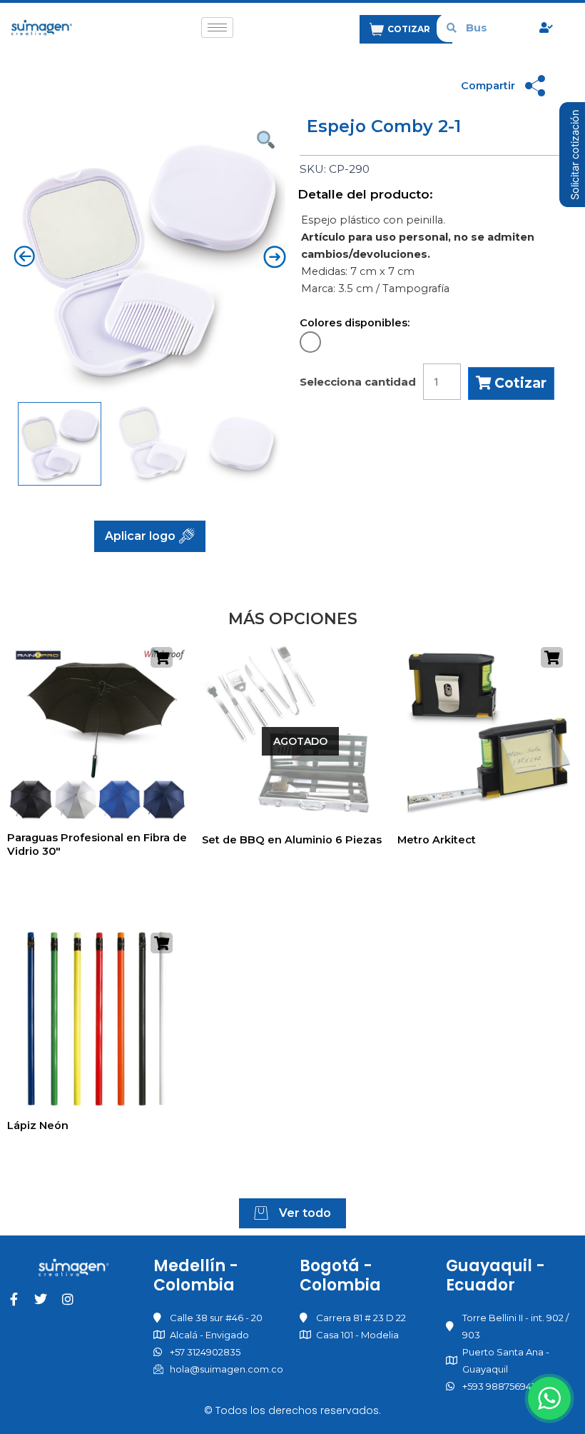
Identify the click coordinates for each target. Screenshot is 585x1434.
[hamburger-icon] (217, 27)
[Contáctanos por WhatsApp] (549, 1398)
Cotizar (518, 383)
